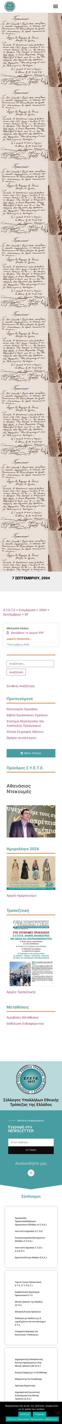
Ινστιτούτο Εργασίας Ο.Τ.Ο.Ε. (29, 1231)
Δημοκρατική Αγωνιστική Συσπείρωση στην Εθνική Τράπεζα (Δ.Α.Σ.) (27, 1395)
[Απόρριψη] (58, 1412)
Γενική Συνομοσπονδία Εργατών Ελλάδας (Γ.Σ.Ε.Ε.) (30, 1239)
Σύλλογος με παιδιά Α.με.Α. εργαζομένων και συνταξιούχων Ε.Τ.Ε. (30, 1321)
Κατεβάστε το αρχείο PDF (26, 632)
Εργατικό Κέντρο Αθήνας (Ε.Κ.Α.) (31, 1257)
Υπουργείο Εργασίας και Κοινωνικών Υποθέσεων (26, 1333)
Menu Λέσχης (32, 753)
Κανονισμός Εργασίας (22, 709)
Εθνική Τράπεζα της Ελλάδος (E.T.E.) (29, 1303)
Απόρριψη (39, 1414)
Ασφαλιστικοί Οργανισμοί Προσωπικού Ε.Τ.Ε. (27, 1294)
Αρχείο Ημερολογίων (22, 895)
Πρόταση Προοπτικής (25, 1385)
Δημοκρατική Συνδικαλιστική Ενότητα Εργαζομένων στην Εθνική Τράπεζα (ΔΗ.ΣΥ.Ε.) (29, 1362)
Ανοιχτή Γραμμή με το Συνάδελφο (31, 1372)
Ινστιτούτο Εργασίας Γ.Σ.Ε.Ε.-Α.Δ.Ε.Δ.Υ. (29, 1249)
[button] (56, 6)
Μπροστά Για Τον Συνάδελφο (28, 1379)
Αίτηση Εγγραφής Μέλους (25, 731)
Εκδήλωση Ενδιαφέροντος (25, 1023)
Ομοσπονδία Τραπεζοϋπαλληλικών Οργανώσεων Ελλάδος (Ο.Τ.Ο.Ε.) (31, 1221)
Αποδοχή (25, 1414)
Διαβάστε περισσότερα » (19, 639)
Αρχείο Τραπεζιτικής (21, 992)
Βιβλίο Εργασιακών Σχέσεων (27, 715)
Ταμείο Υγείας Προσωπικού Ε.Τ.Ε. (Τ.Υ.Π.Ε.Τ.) (28, 1284)
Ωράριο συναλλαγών (21, 738)
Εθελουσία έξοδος (18, 628)
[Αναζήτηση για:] (30, 663)
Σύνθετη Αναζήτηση (21, 686)
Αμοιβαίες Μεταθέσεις (23, 1017)
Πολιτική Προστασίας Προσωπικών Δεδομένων (32, 1419)
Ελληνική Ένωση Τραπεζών (28, 1311)
